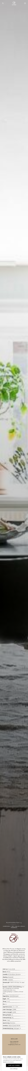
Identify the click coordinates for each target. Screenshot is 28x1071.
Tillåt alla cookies (14, 1065)
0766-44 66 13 (13, 1054)
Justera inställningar (13, 1068)
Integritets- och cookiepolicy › (8, 1062)
